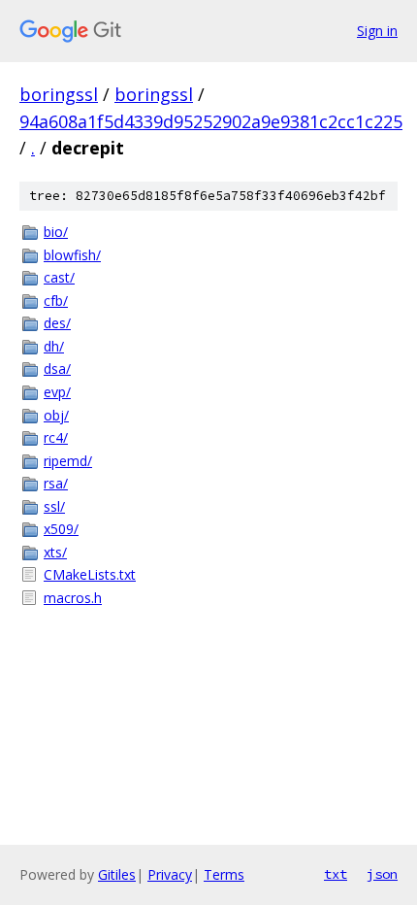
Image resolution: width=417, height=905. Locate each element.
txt (335, 874)
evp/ (57, 392)
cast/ (59, 277)
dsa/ (57, 368)
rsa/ (56, 483)
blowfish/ (72, 255)
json (382, 874)
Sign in (377, 30)
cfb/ (56, 300)
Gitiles (117, 874)
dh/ (54, 346)
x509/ (61, 529)
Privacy (169, 874)
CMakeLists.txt (90, 574)
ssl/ (54, 506)
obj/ (56, 415)
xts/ (55, 552)
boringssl (58, 94)
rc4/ (56, 437)
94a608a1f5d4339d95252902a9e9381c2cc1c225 (210, 121)
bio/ (56, 231)
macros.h (73, 597)
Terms (224, 874)
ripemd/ (68, 461)
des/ (57, 323)
